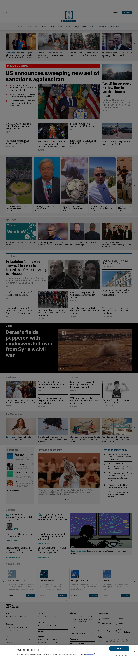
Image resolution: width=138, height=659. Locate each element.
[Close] (134, 652)
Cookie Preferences (119, 655)
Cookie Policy (89, 654)
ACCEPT (119, 648)
